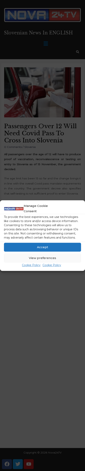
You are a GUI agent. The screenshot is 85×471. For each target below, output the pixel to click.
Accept (42, 247)
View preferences (42, 258)
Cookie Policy (31, 265)
